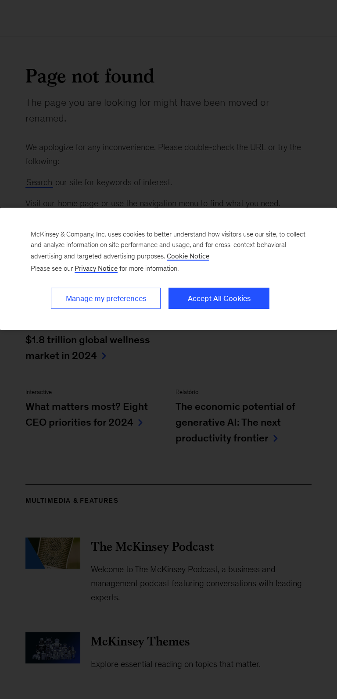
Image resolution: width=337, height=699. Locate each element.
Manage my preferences (106, 298)
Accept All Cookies (219, 298)
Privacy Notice (96, 268)
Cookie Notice (188, 256)
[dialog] (168, 269)
